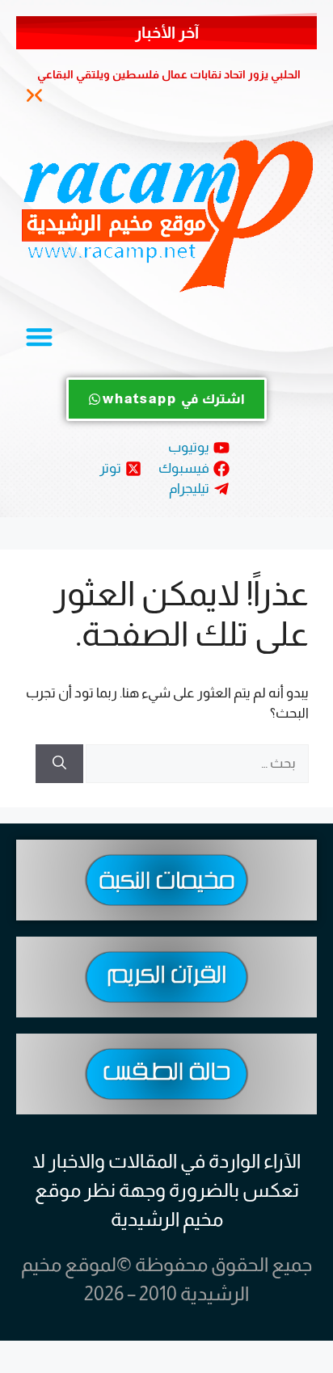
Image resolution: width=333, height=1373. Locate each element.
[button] (30, 95)
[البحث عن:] (196, 763)
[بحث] (59, 763)
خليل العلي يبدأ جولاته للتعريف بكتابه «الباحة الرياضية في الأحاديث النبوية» (173, 80)
